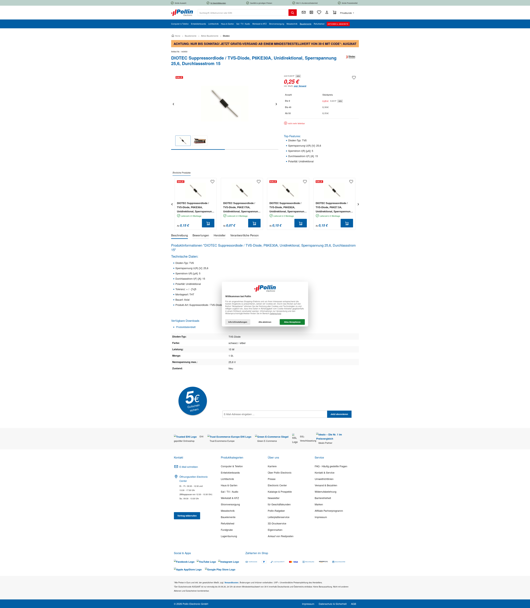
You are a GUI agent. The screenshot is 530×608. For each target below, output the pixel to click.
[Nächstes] (276, 103)
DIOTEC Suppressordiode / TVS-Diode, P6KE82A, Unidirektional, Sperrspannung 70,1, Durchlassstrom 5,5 (287, 207)
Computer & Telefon (232, 466)
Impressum (321, 517)
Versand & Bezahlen (326, 485)
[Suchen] (292, 12)
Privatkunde (346, 13)
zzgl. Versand (300, 86)
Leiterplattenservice (278, 517)
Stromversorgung (230, 504)
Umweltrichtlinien (324, 479)
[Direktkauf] (311, 12)
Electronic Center (277, 485)
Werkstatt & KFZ (230, 498)
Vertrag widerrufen (187, 515)
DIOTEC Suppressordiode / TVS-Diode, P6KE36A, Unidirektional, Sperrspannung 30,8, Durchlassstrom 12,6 (195, 207)
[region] (224, 112)
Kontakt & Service (324, 472)
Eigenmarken (275, 529)
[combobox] (243, 12)
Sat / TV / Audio (229, 491)
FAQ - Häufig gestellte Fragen (331, 466)
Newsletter (273, 498)
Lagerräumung (229, 536)
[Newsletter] (303, 12)
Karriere (272, 466)
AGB (353, 604)
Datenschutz (240, 420)
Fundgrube (227, 529)
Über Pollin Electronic (280, 472)
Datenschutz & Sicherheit (333, 604)
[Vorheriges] (173, 103)
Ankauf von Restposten (280, 536)
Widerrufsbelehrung (325, 491)
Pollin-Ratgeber (276, 510)
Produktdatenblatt (185, 327)
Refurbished (227, 523)
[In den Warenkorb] (208, 223)
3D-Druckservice (277, 523)
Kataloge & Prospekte (280, 491)
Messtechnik (228, 510)
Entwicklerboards (230, 472)
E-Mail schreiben (188, 466)
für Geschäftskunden (279, 504)
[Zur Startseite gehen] (182, 12)
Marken (319, 504)
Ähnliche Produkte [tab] (182, 172)
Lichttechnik (227, 479)
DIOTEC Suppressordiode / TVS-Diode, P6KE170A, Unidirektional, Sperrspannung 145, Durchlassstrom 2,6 (241, 207)
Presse (271, 479)
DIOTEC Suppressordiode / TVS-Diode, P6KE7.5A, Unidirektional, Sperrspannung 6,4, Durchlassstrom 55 (334, 207)
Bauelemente (228, 517)
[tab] (179, 236)
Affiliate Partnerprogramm (329, 510)
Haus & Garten (229, 485)
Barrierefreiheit (323, 498)
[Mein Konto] (327, 12)
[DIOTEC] (350, 61)
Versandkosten (231, 582)
